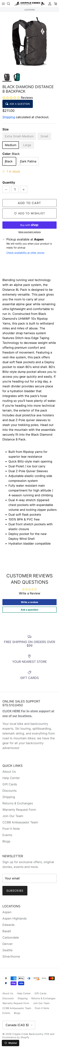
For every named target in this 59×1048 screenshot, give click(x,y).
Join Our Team (12, 816)
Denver (7, 944)
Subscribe (14, 890)
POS (46, 1033)
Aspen (6, 912)
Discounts (9, 790)
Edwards (8, 925)
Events (7, 835)
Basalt (6, 931)
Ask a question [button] (29, 609)
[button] (11, 97)
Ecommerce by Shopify (15, 1037)
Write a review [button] (29, 602)
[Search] (10, 3)
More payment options (29, 232)
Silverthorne (11, 956)
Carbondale (10, 937)
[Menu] (3, 3)
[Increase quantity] (23, 189)
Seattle (7, 950)
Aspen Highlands (14, 918)
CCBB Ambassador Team (20, 822)
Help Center (11, 778)
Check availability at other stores (25, 252)
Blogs (6, 841)
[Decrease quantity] (6, 189)
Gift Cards (9, 784)
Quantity (8, 182)
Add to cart (29, 203)
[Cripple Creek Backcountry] (29, 4)
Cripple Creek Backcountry (27, 1033)
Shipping (8, 117)
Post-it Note (11, 828)
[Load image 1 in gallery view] (29, 41)
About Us (9, 771)
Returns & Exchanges (17, 803)
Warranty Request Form (19, 809)
